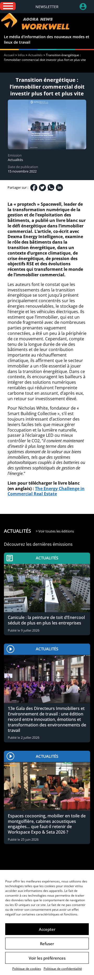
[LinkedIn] (59, 187)
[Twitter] (42, 187)
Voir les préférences (47, 958)
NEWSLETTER (47, 6)
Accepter (47, 929)
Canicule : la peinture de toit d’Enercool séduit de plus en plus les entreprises (46, 620)
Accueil (9, 55)
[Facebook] (33, 187)
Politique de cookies (26, 968)
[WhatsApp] (51, 187)
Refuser (47, 943)
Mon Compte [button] (86, 6)
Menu (8, 6)
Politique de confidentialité (63, 968)
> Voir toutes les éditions (55, 531)
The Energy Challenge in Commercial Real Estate (46, 491)
